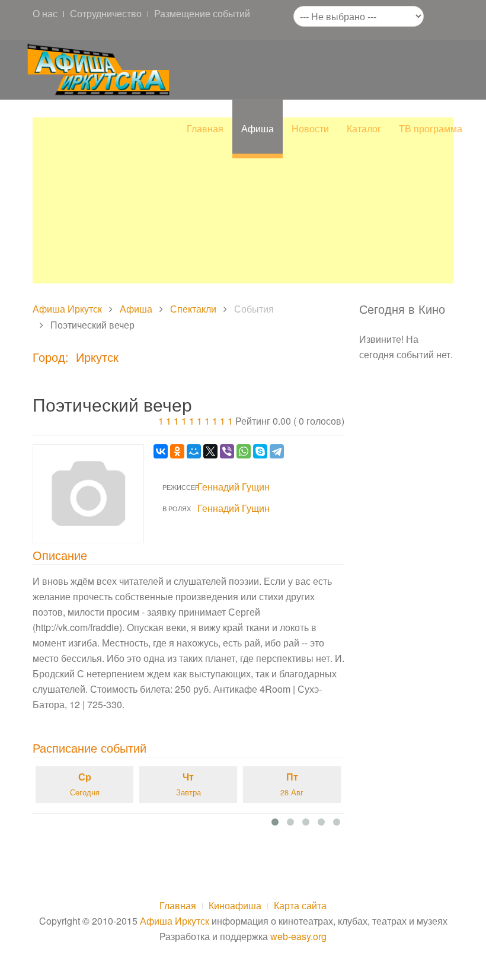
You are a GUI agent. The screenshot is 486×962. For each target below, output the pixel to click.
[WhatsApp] (243, 451)
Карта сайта (300, 905)
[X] (210, 451)
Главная (205, 128)
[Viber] (227, 451)
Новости (310, 128)
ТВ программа (430, 128)
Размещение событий (202, 13)
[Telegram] (277, 451)
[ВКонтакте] (161, 451)
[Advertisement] (243, 200)
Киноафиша (235, 905)
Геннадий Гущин (233, 486)
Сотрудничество (106, 13)
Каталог (364, 128)
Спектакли (193, 309)
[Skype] (260, 451)
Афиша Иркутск (67, 309)
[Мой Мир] (194, 451)
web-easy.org (298, 936)
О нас (45, 13)
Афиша (257, 128)
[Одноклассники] (177, 451)
